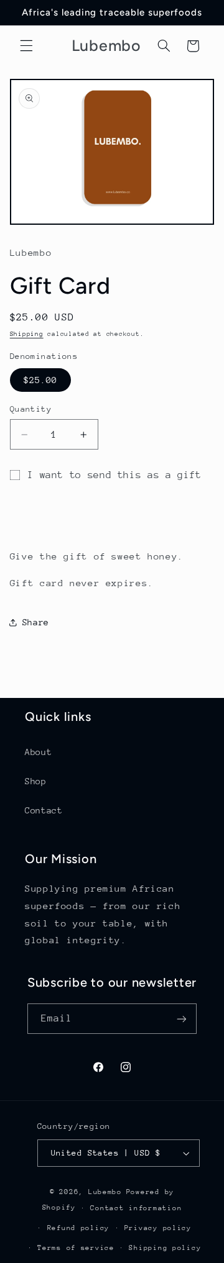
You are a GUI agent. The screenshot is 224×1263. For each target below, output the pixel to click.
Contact (43, 810)
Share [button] (35, 622)
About (38, 752)
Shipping (27, 334)
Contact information (136, 1208)
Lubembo (105, 1192)
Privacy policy (158, 1228)
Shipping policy (165, 1248)
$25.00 (40, 380)
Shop (36, 781)
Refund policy (78, 1228)
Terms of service (75, 1248)
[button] (26, 46)
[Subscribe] (181, 1018)
